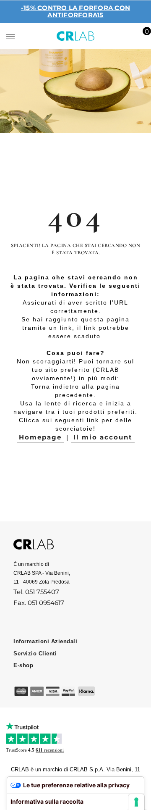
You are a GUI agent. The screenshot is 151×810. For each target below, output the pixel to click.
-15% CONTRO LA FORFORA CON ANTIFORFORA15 (75, 11)
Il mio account (103, 437)
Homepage (40, 437)
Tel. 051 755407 (36, 592)
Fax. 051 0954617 (38, 603)
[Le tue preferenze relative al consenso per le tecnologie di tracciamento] (136, 802)
